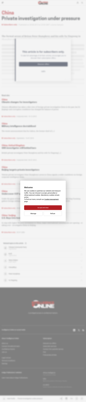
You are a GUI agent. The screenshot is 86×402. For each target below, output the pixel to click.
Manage (33, 213)
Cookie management (51, 199)
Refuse (52, 213)
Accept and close (43, 207)
